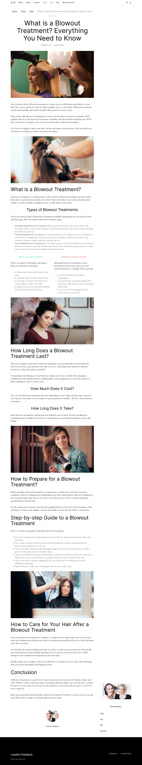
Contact (37, 2)
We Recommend (68, 2)
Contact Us (113, 754)
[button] (130, 2)
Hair (51, 2)
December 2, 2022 (46, 45)
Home (21, 2)
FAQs (45, 2)
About (28, 2)
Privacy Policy (126, 754)
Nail (57, 2)
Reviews (103, 731)
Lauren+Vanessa (58, 45)
